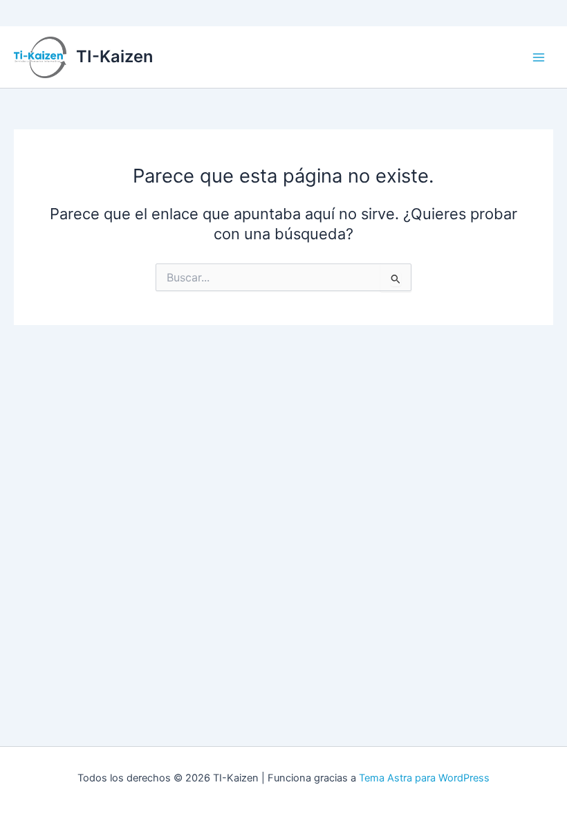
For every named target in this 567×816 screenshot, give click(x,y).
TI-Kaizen (114, 56)
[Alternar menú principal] (538, 57)
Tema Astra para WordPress (424, 778)
